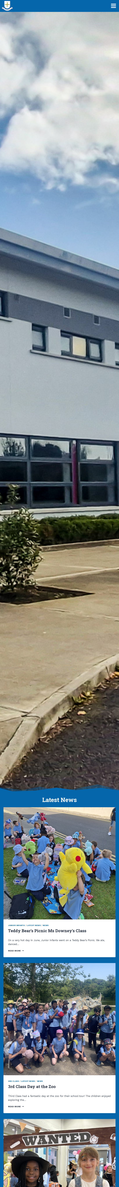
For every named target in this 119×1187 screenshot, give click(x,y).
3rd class (13, 1081)
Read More (16, 951)
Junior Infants (16, 925)
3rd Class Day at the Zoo (32, 1086)
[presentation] (59, 863)
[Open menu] (113, 5)
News (45, 925)
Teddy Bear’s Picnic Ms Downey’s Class (47, 930)
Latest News (34, 925)
